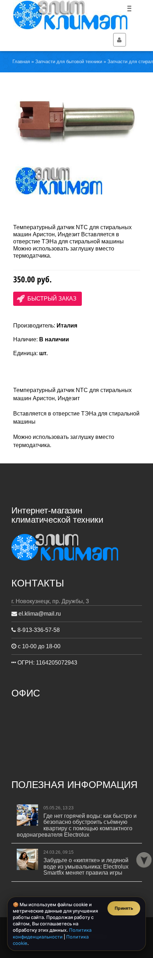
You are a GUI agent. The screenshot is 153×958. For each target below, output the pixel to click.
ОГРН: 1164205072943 (46, 663)
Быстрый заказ (51, 299)
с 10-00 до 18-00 (38, 646)
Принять (124, 908)
